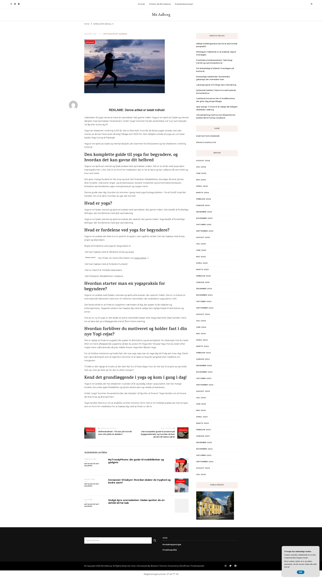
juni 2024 (201, 327)
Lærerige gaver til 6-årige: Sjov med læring (216, 85)
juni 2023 (201, 404)
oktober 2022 (204, 455)
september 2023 (204, 385)
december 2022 (204, 442)
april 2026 (202, 186)
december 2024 (204, 289)
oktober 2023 (203, 378)
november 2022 (204, 449)
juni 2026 (201, 173)
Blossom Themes (159, 566)
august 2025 (203, 237)
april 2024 (202, 340)
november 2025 (204, 218)
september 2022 (205, 462)
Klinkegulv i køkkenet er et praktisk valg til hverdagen (216, 53)
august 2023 (203, 391)
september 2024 (205, 308)
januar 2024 (203, 359)
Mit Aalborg (161, 14)
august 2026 (203, 161)
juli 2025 (201, 244)
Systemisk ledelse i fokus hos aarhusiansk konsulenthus (216, 91)
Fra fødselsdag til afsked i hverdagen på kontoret (215, 69)
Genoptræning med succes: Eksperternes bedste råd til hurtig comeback (215, 116)
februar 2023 (203, 430)
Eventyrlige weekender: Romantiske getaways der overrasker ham (213, 78)
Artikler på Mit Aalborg (160, 4)
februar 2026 (203, 199)
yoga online (140, 258)
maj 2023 (201, 410)
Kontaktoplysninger (184, 4)
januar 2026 (203, 205)
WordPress (184, 566)
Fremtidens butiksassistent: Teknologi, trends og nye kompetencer (214, 61)
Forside (141, 4)
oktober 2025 (203, 224)
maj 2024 (201, 334)
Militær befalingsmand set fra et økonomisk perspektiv (216, 45)
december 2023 (204, 365)
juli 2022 (201, 474)
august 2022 (203, 468)
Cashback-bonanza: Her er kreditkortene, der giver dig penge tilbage (215, 99)
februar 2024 (203, 353)
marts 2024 (202, 346)
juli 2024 (201, 321)
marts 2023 (202, 423)
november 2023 (204, 372)
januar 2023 (203, 436)
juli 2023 (201, 398)
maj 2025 (201, 257)
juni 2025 (201, 250)
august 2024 (203, 314)
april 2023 (202, 417)
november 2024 (204, 295)
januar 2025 (203, 282)
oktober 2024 (204, 301)
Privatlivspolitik (206, 142)
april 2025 (202, 263)
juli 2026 (201, 167)
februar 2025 (203, 276)
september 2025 (204, 231)
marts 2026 (202, 193)
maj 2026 (201, 180)
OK (300, 572)
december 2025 (204, 212)
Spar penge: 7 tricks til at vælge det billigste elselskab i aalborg (216, 108)
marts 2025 (202, 269)
